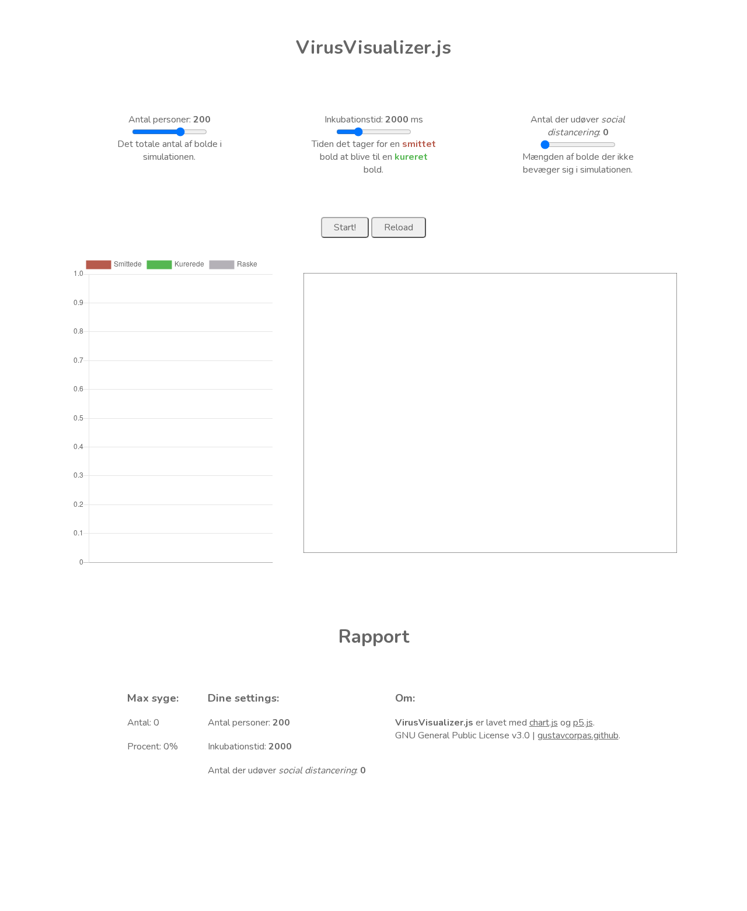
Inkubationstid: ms (373, 119)
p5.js (583, 722)
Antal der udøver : (577, 126)
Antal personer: (169, 119)
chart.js (543, 722)
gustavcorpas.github (578, 735)
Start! (345, 227)
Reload (398, 227)
